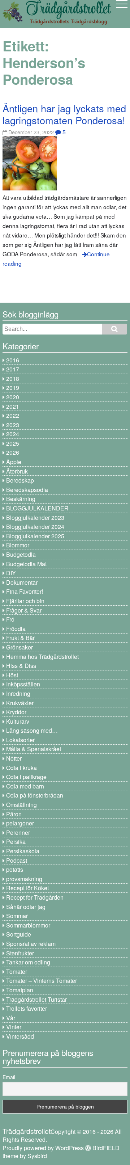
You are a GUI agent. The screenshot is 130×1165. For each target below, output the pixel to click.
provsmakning (24, 879)
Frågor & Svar (24, 610)
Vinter (13, 1027)
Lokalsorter (20, 740)
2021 (12, 406)
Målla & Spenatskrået (33, 749)
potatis (14, 869)
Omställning (21, 804)
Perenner (18, 832)
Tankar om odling (28, 962)
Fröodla (16, 628)
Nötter (14, 758)
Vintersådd (20, 1036)
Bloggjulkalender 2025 (35, 536)
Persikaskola (22, 851)
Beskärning (20, 499)
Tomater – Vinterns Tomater (41, 980)
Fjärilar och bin (25, 601)
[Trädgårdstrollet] (57, 22)
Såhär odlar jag (26, 907)
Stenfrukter (20, 953)
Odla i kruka (21, 768)
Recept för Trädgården (35, 897)
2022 (12, 415)
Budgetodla (21, 554)
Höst (12, 675)
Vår (10, 1018)
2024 (12, 434)
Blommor (17, 545)
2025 (12, 443)
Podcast (16, 860)
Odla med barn (25, 786)
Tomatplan (19, 990)
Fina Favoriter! (24, 591)
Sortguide (18, 934)
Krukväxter (20, 703)
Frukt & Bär (20, 638)
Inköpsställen (23, 684)
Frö (10, 619)
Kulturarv (17, 721)
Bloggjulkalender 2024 (35, 526)
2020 (12, 397)
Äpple (13, 462)
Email (9, 1077)
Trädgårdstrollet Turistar (36, 999)
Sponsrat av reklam (31, 943)
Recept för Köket (27, 888)
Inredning (18, 693)
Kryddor (16, 712)
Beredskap (20, 480)
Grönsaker (19, 647)
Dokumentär (22, 582)
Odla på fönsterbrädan (34, 795)
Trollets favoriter (26, 1008)
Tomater (16, 971)
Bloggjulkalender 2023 (35, 517)
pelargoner (20, 823)
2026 (12, 452)
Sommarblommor (28, 925)
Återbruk (17, 471)
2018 (12, 378)
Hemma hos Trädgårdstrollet (42, 656)
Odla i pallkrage (26, 777)
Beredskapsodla (27, 489)
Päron (14, 814)
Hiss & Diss (21, 665)
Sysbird (37, 1156)
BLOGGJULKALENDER (37, 508)
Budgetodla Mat (26, 564)
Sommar (17, 916)
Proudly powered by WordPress (43, 1148)
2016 (12, 360)
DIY (11, 573)
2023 (12, 425)
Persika (16, 841)
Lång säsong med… (32, 730)
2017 (12, 369)
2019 (12, 387)
